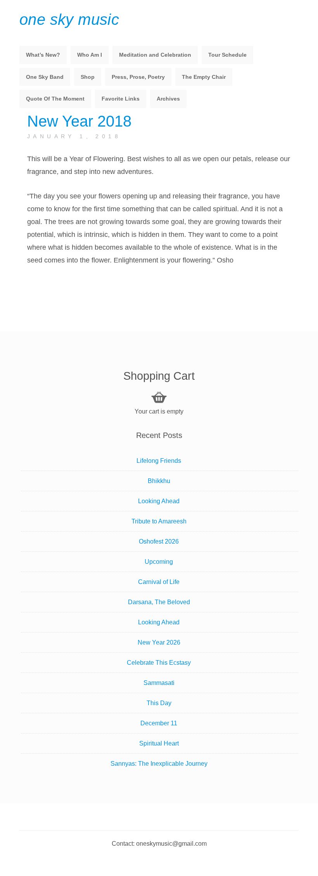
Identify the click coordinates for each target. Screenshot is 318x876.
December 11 (158, 723)
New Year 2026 (159, 642)
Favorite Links (121, 99)
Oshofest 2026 (159, 541)
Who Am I (89, 55)
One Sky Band (45, 77)
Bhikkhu (159, 481)
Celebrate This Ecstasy (159, 662)
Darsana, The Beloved (159, 602)
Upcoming (159, 561)
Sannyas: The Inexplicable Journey (159, 763)
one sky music (69, 19)
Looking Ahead (159, 501)
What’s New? (43, 55)
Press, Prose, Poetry (138, 77)
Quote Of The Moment (55, 99)
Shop (88, 77)
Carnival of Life (159, 582)
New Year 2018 (79, 121)
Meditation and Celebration (155, 55)
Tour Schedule (227, 55)
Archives (168, 99)
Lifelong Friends (159, 460)
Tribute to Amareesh (159, 521)
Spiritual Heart (159, 743)
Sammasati (159, 683)
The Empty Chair (204, 77)
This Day (159, 703)
